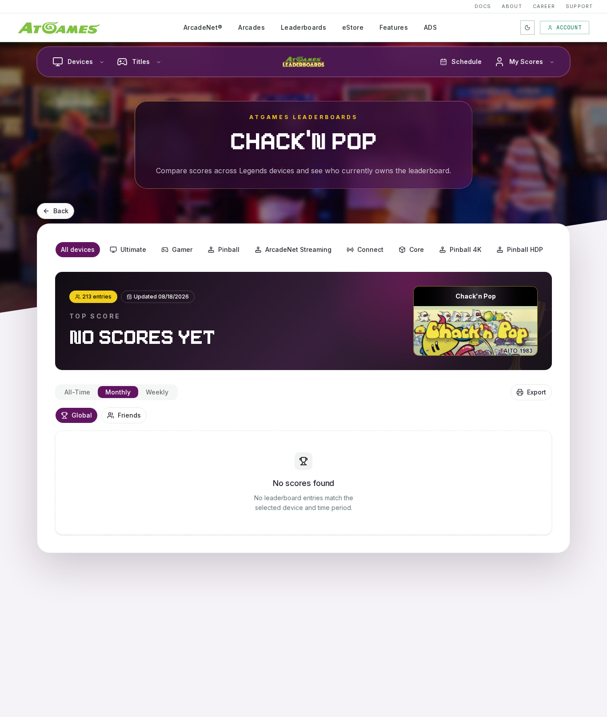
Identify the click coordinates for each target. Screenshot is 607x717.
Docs (483, 6)
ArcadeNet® (203, 27)
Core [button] (416, 249)
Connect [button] (370, 249)
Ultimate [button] (133, 249)
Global (82, 415)
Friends (129, 415)
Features (393, 27)
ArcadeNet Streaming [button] (298, 249)
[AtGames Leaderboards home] (303, 61)
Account (569, 27)
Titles (141, 61)
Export (536, 392)
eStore (352, 27)
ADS (430, 27)
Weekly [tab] (157, 392)
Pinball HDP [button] (525, 249)
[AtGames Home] (59, 27)
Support (579, 6)
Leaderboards (303, 27)
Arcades (251, 27)
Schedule (466, 61)
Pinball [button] (229, 249)
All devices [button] (78, 249)
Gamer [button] (182, 249)
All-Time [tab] (77, 392)
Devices (80, 61)
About (512, 6)
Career (544, 6)
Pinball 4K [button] (465, 249)
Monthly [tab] (118, 392)
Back (60, 211)
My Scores (526, 61)
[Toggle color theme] (527, 27)
